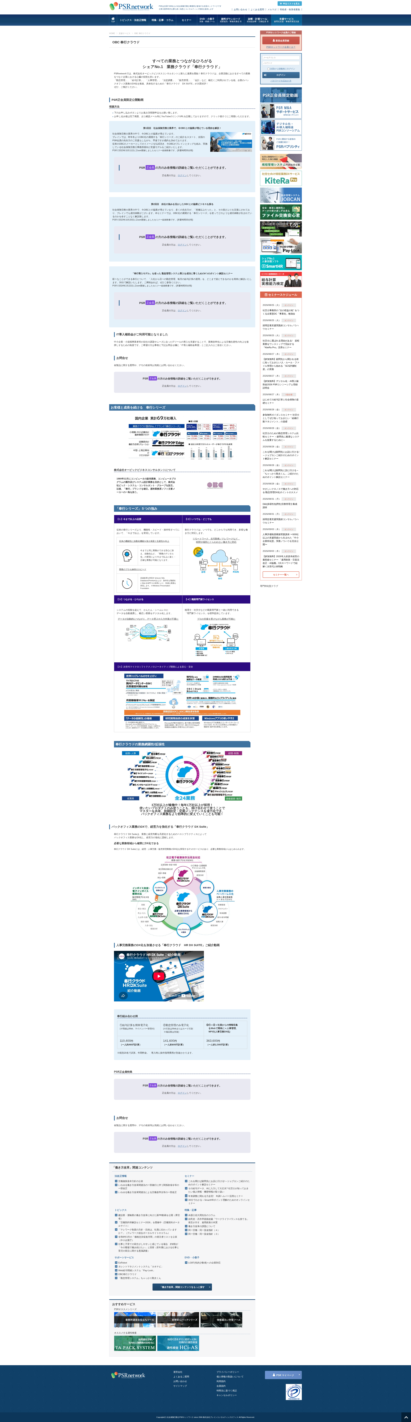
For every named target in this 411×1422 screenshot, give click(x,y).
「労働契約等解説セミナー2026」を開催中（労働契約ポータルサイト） (149, 1224)
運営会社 (177, 1372)
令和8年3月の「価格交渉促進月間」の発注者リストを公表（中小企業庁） (147, 1238)
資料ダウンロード (231, 20)
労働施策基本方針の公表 (130, 1181)
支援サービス (286, 20)
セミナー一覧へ (281, 574)
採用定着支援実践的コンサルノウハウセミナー (281, 327)
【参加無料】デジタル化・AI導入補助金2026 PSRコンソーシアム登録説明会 (280, 384)
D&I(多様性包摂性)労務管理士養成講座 (280, 506)
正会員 (150, 167)
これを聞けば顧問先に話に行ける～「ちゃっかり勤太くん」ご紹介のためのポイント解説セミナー (281, 473)
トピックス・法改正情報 (133, 20)
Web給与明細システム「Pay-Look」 (136, 1270)
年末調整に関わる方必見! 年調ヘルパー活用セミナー (215, 1196)
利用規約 (221, 1381)
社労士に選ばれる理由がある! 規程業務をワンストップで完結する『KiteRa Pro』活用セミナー (281, 344)
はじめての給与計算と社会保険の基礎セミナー (281, 401)
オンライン (288, 305)
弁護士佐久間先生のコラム (201, 1215)
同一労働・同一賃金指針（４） (204, 1230)
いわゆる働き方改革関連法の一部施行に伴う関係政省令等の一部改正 (148, 1187)
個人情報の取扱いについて (230, 1376)
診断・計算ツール (258, 20)
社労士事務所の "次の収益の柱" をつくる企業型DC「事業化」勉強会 (281, 312)
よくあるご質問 (181, 1376)
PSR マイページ (285, 1375)
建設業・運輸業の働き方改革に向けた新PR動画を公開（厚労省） (149, 1217)
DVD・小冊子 (207, 20)
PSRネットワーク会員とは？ (281, 47)
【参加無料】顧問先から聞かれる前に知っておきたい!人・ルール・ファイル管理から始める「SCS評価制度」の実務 (281, 364)
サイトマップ (180, 1386)
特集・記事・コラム (162, 20)
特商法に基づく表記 (227, 1390)
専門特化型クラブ (269, 586)
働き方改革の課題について (201, 1226)
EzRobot (122, 1262)
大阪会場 (288, 395)
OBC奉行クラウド (127, 1274)
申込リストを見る (291, 3)
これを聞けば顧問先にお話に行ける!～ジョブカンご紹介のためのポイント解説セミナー (219, 1183)
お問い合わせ (240, 9)
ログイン (182, 175)
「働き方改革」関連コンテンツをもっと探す (182, 1287)
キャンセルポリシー (227, 1395)
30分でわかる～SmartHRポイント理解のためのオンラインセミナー (219, 1202)
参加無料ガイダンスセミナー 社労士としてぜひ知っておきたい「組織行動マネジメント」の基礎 (281, 418)
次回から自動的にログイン (282, 69)
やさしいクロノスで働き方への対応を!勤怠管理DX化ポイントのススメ (281, 491)
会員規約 (221, 1386)
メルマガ (271, 9)
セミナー (187, 20)
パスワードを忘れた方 (281, 81)
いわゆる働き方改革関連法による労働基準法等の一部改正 (147, 1192)
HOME (112, 33)
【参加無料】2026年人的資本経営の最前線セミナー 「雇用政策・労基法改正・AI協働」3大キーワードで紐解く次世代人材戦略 (281, 561)
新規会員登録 (282, 40)
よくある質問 (257, 9)
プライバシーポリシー (228, 1372)
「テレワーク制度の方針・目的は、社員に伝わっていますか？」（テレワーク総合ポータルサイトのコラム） (147, 1231)
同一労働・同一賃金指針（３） (204, 1234)
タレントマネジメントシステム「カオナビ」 (140, 1266)
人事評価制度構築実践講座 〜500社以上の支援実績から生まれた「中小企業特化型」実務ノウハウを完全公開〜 (281, 539)
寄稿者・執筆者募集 (290, 9)
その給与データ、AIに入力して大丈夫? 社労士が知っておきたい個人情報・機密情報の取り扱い (218, 1190)
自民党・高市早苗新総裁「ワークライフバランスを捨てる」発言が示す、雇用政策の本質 (218, 1221)
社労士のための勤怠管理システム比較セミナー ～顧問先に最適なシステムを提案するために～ (281, 436)
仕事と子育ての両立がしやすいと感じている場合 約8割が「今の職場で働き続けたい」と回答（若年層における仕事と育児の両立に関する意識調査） (148, 1247)
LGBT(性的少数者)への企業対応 (204, 1262)
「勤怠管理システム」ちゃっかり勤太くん (139, 1278)
